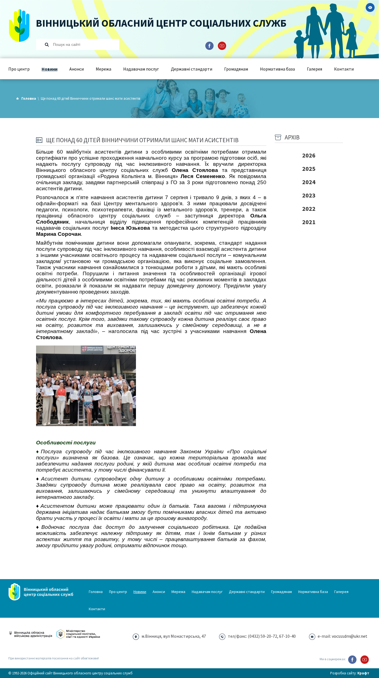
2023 (308, 195)
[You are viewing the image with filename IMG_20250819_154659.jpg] (86, 386)
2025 (308, 168)
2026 (308, 155)
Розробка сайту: (349, 673)
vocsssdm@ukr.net (349, 636)
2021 (308, 222)
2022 (308, 208)
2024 (308, 182)
